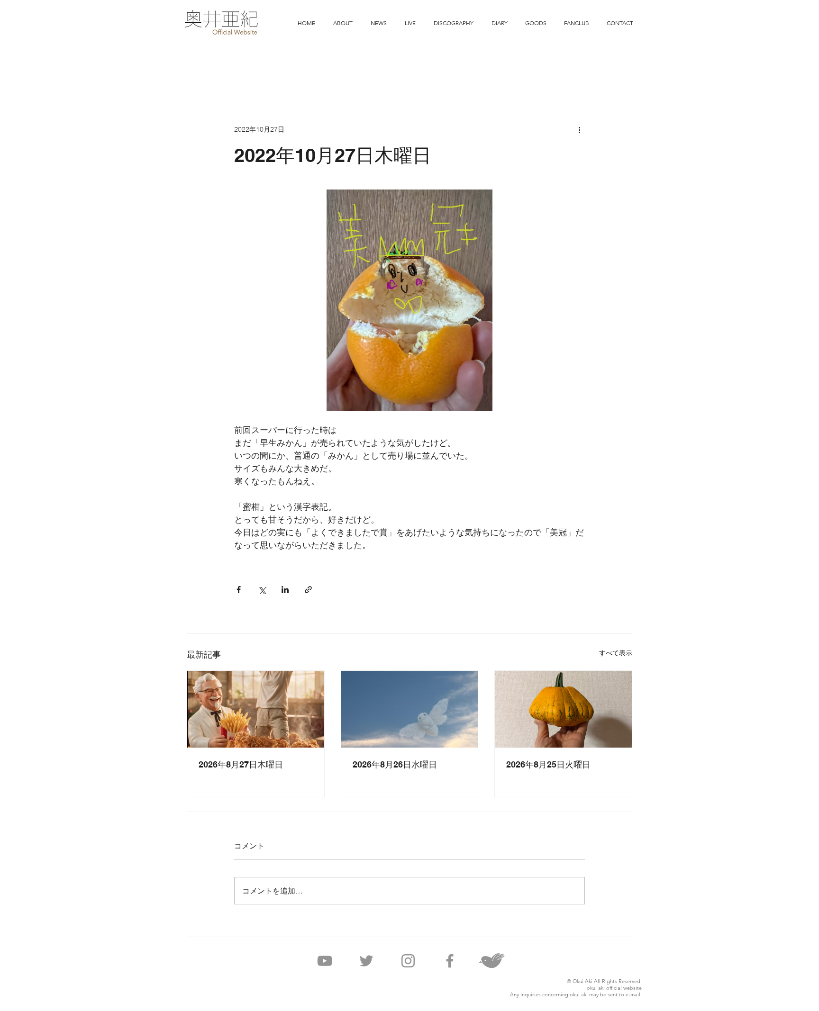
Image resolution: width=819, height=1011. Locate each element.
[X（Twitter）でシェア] (261, 589)
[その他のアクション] (579, 129)
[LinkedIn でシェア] (285, 589)
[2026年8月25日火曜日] (563, 709)
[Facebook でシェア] (238, 589)
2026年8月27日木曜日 (241, 764)
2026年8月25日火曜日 (548, 764)
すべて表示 (615, 653)
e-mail (633, 994)
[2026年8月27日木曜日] (255, 709)
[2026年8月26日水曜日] (409, 709)
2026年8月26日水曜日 (395, 764)
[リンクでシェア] (308, 589)
